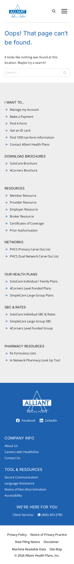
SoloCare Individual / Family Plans (34, 281)
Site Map (56, 549)
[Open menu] (64, 11)
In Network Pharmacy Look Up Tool (35, 360)
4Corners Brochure (23, 170)
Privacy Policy (17, 535)
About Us (11, 446)
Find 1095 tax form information (32, 137)
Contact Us (12, 458)
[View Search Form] (53, 11)
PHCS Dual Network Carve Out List (34, 256)
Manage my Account (24, 110)
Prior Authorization (24, 230)
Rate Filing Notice (27, 542)
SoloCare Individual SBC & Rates (32, 314)
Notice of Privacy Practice (48, 535)
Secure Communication (21, 477)
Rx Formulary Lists (23, 353)
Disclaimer (51, 542)
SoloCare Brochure (23, 163)
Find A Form (18, 123)
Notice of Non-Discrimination (25, 489)
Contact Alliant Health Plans (30, 144)
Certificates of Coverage (27, 223)
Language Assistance (19, 483)
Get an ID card (20, 130)
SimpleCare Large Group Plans (32, 295)
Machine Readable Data (29, 549)
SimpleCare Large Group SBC (30, 321)
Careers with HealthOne (22, 452)
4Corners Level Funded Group (31, 328)
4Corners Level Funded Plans (30, 288)
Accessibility (13, 495)
